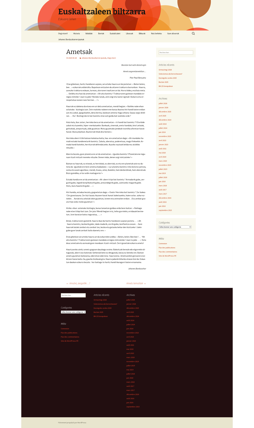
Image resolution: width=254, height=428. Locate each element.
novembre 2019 (165, 165)
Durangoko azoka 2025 (168, 78)
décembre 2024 (165, 120)
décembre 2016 (165, 198)
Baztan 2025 (163, 82)
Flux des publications (167, 247)
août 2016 (162, 202)
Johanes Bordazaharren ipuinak (71, 39)
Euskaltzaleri (115, 33)
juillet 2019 (163, 169)
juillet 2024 (163, 128)
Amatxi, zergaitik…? (78, 283)
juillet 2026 (163, 103)
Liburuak (129, 33)
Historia (76, 33)
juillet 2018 (163, 177)
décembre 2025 (165, 111)
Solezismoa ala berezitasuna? (170, 74)
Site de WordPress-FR (167, 256)
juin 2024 (162, 132)
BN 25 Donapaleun (166, 86)
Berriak (101, 33)
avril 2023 (162, 140)
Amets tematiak (136, 283)
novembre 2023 (165, 136)
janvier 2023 (163, 144)
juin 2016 (162, 206)
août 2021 (162, 148)
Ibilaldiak (88, 33)
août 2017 (162, 189)
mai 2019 (162, 173)
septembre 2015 (165, 210)
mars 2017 (163, 194)
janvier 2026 (163, 107)
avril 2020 (162, 157)
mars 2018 (163, 185)
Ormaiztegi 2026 (165, 70)
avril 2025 (162, 116)
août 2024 (162, 124)
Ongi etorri (111, 58)
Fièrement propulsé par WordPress (72, 422)
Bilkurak (142, 33)
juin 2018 (162, 181)
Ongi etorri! (63, 33)
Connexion (163, 243)
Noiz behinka (156, 33)
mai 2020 (162, 153)
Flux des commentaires (168, 252)
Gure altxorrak (173, 33)
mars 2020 (163, 161)
